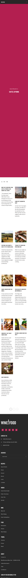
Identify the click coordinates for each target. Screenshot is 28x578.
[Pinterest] (13, 430)
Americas (3, 540)
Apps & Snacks (4, 466)
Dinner (2, 470)
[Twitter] (3, 430)
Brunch (2, 476)
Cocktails (3, 482)
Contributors (3, 569)
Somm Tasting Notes (5, 517)
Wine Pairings (4, 514)
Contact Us (3, 557)
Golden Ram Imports (5, 563)
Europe (2, 543)
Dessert (2, 473)
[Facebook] (6, 430)
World (2, 546)
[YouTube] (16, 430)
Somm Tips (3, 497)
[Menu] (26, 2)
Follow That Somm (4, 494)
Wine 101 (3, 510)
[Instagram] (9, 430)
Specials (2, 500)
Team (2, 566)
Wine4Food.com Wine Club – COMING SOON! (10, 560)
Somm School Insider (5, 490)
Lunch (2, 479)
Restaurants (3, 525)
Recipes (2, 528)
